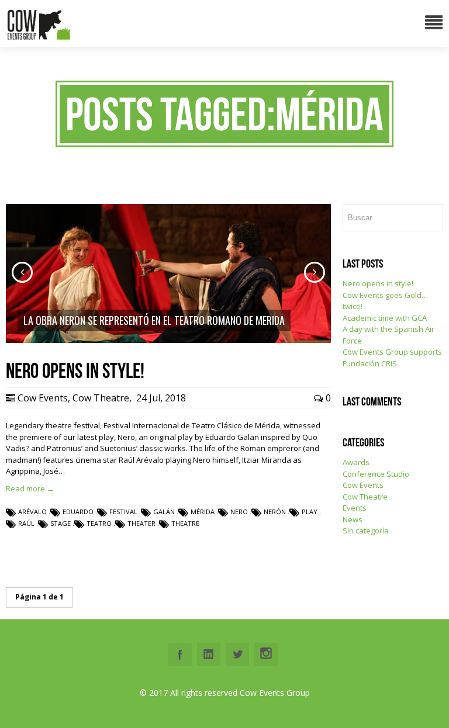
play (309, 511)
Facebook (180, 654)
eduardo (78, 511)
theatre (185, 523)
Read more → (30, 488)
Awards (356, 462)
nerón (275, 511)
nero (239, 511)
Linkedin (208, 654)
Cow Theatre (100, 397)
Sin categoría (366, 530)
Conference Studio (376, 474)
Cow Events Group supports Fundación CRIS (392, 357)
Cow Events (43, 397)
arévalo (32, 511)
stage (60, 523)
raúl (26, 523)
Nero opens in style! (378, 283)
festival (123, 511)
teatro (99, 523)
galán (164, 511)
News (352, 519)
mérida (203, 511)
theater (141, 523)
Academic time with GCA (385, 318)
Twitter (237, 654)
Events (355, 507)
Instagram (266, 654)
